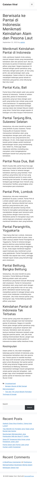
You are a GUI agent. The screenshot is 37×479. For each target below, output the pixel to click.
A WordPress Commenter (12, 462)
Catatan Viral (10, 4)
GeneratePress (29, 476)
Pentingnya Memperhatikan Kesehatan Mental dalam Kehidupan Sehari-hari (17, 464)
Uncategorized (10, 383)
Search (5, 404)
